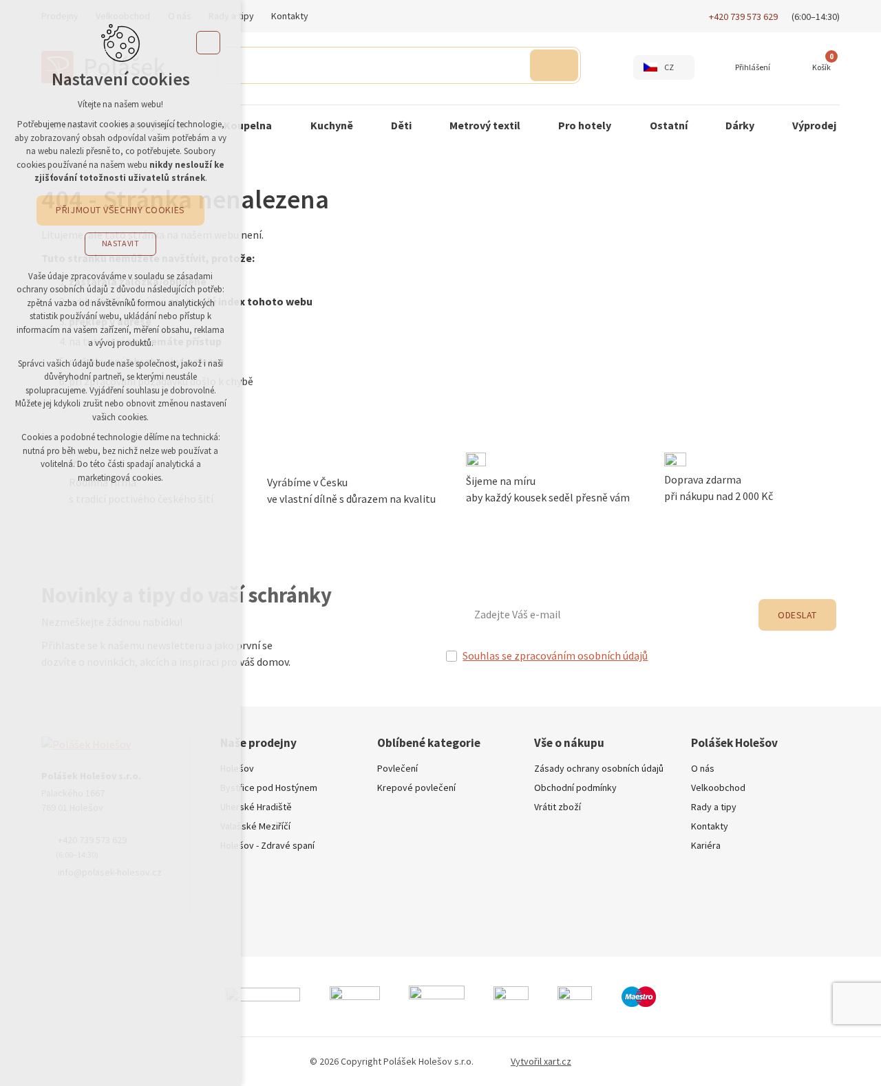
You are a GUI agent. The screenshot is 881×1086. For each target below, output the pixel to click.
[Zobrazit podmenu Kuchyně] (367, 126)
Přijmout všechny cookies (120, 209)
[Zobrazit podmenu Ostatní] (701, 126)
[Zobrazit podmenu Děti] (425, 126)
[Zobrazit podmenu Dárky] (768, 126)
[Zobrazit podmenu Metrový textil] (534, 126)
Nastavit (121, 243)
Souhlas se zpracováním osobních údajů (555, 656)
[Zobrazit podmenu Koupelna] (285, 126)
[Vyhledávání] (399, 65)
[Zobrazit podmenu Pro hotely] (625, 126)
